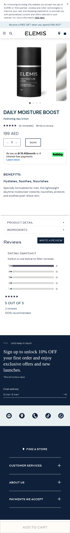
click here (39, 17)
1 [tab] (30, 103)
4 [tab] (40, 103)
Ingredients (17, 230)
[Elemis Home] (35, 33)
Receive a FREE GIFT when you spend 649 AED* (35, 24)
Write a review (45, 125)
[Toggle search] (10, 33)
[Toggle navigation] (4, 33)
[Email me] (65, 394)
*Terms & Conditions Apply (14, 377)
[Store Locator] (59, 34)
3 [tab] (37, 103)
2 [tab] (33, 103)
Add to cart (35, 527)
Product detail (20, 222)
